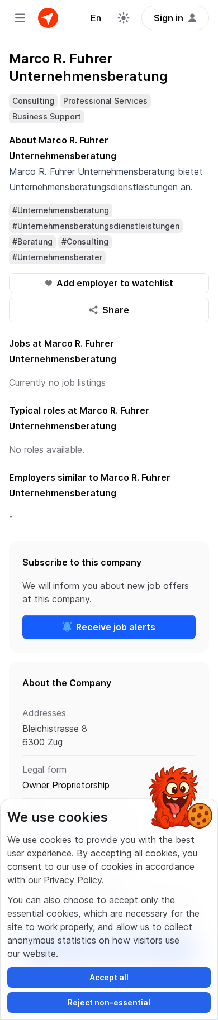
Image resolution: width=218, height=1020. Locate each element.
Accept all (109, 977)
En (96, 17)
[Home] (48, 18)
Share (115, 309)
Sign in (168, 17)
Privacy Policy (73, 879)
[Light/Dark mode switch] (123, 18)
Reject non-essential (109, 1002)
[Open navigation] (20, 18)
